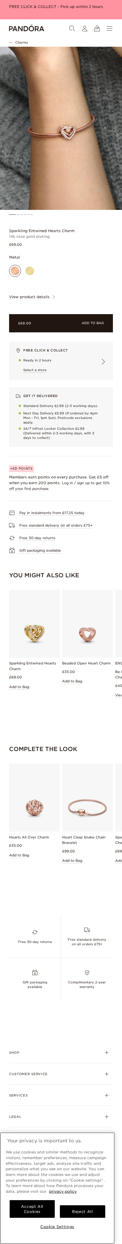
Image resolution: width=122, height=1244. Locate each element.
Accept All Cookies (32, 1209)
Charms (21, 42)
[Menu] (109, 28)
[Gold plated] (30, 271)
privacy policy (63, 1191)
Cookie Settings (57, 1226)
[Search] (72, 28)
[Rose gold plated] (15, 271)
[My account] (84, 28)
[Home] (26, 28)
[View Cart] (97, 28)
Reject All (82, 1211)
